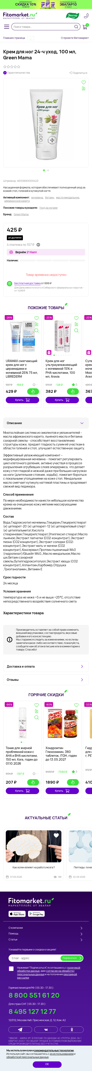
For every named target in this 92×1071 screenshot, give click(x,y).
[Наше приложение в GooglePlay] (36, 914)
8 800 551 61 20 (34, 995)
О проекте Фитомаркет (75, 38)
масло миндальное (67, 197)
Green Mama (21, 214)
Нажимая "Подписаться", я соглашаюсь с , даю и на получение (48, 972)
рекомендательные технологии (54, 1050)
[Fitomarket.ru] (20, 16)
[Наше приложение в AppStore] (17, 914)
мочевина (37, 197)
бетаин (49, 197)
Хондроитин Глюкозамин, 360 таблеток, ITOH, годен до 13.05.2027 (61, 754)
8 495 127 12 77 (32, 1011)
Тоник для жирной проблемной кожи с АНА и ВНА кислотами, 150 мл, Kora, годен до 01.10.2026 (22, 755)
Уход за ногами (48, 208)
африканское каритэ (17, 201)
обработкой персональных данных (27, 1057)
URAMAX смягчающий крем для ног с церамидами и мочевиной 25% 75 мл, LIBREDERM (22, 368)
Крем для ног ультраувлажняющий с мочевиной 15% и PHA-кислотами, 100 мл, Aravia (61, 368)
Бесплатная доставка (27, 283)
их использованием (62, 1054)
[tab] (44, 170)
